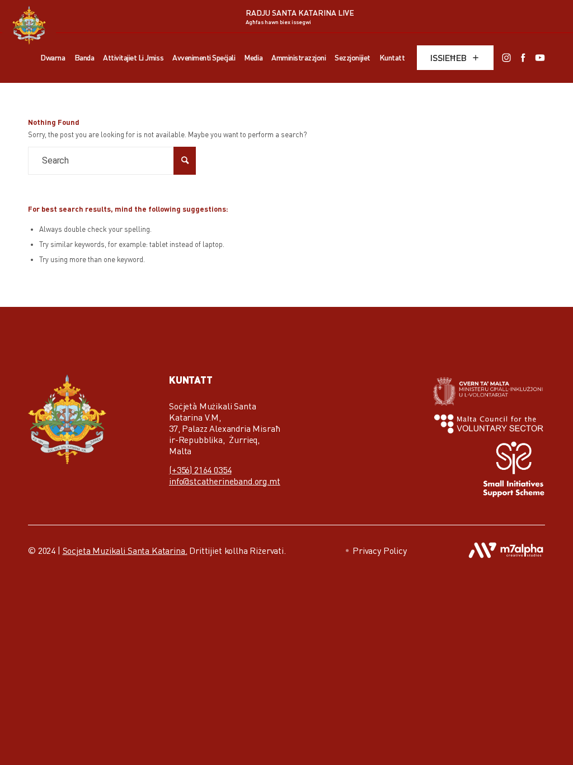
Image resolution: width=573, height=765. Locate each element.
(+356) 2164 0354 (200, 469)
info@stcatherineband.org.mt (224, 481)
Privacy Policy (380, 550)
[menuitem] (52, 57)
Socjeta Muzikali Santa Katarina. (125, 550)
